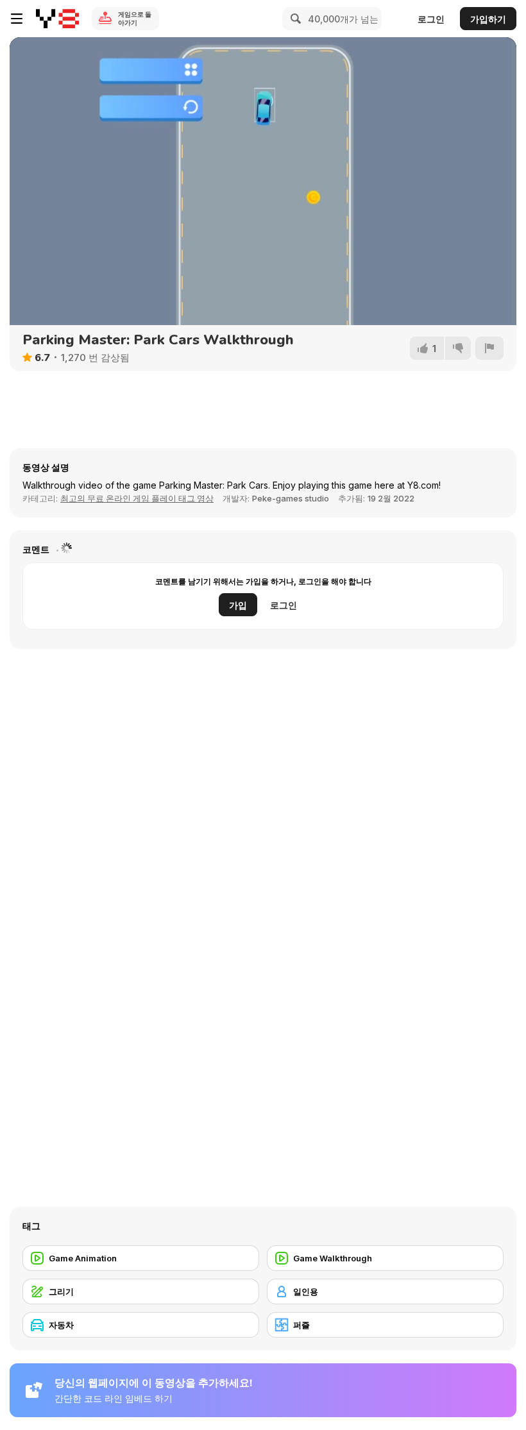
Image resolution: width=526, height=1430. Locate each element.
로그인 (431, 18)
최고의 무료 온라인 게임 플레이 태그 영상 (137, 498)
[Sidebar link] (17, 18)
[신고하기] (489, 348)
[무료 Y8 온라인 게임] (57, 18)
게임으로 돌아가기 (134, 18)
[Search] (293, 18)
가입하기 (488, 18)
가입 (238, 605)
